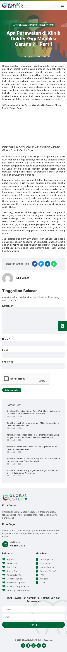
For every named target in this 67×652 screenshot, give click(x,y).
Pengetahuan (46, 25)
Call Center (15, 542)
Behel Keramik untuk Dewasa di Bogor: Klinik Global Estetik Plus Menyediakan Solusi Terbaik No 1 (33, 459)
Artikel (17, 25)
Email (6, 350)
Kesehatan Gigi (30, 25)
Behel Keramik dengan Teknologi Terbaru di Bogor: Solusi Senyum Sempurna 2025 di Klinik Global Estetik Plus (33, 436)
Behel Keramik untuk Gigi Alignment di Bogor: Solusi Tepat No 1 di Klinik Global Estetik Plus (33, 471)
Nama (6, 339)
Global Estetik (10, 66)
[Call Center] (5, 544)
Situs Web (7, 361)
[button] (63, 5)
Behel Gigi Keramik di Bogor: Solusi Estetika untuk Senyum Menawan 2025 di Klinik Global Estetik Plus (33, 412)
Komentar (8, 305)
